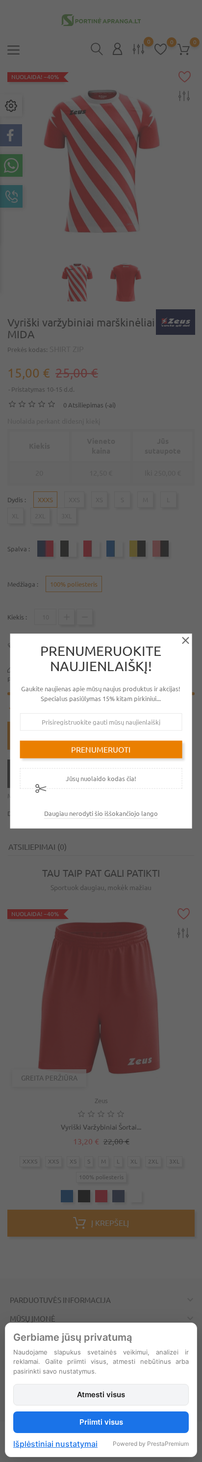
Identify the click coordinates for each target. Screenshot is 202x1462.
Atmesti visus (101, 1394)
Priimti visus (101, 1422)
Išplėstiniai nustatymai (55, 1444)
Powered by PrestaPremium (151, 1443)
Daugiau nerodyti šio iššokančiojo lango (101, 813)
